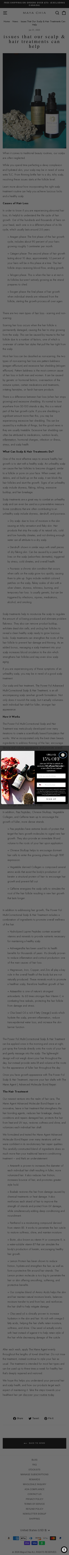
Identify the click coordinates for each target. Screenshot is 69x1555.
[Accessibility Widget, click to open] (64, 1549)
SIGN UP (51, 799)
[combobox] (40, 785)
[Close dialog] (63, 755)
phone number (43, 781)
